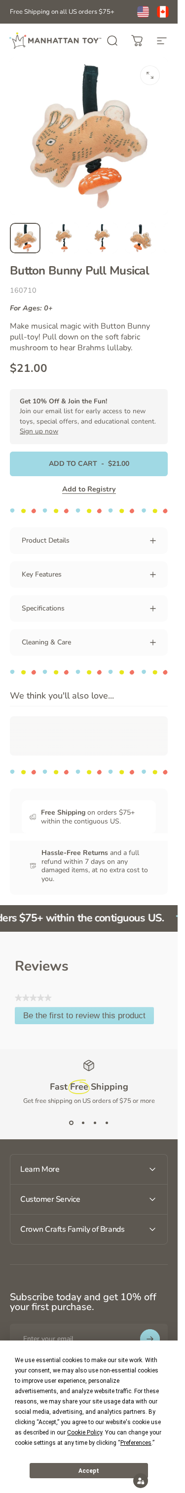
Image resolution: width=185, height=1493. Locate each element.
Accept (88, 1470)
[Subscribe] (150, 1339)
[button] (140, 1480)
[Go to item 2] (63, 238)
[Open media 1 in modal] (150, 75)
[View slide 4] (106, 1123)
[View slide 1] (71, 1123)
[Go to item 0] (25, 238)
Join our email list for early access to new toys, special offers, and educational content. (88, 416)
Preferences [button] (135, 1442)
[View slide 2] (83, 1123)
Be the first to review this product (88, 1017)
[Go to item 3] (102, 238)
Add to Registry (89, 489)
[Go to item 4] (140, 238)
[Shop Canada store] (163, 12)
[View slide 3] (95, 1123)
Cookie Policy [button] (84, 1432)
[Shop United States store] (143, 12)
